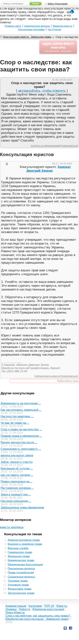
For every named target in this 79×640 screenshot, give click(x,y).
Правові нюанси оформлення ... (21, 435)
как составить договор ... (17, 474)
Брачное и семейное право (25, 543)
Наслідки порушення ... (16, 501)
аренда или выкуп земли (17, 455)
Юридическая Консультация (25, 564)
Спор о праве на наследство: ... (21, 429)
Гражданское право (20, 552)
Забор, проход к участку (17, 461)
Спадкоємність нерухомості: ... (21, 448)
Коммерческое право (21, 560)
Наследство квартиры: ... (17, 416)
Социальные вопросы (21, 576)
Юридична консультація (48, 609)
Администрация (15, 605)
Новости (24, 609)
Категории (35, 605)
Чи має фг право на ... (15, 422)
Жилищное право (19, 556)
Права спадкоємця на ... (16, 481)
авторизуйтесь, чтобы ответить (42, 90)
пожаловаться (69, 145)
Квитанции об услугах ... (17, 468)
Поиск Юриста (15, 612)
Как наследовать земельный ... (21, 409)
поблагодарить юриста (47, 376)
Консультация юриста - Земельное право (27, 36)
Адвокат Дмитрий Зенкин (48, 169)
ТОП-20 (49, 605)
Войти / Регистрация (57, 3)
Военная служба (18, 548)
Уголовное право (18, 584)
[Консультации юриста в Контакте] (65, 628)
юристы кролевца (11, 527)
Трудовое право (18, 580)
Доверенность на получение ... (21, 403)
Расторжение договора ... (17, 487)
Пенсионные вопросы (21, 568)
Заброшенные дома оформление (22, 507)
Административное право (24, 539)
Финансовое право (19, 588)
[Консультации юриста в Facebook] (70, 628)
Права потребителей (21, 572)
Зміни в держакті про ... (16, 494)
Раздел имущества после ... (19, 442)
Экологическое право (21, 592)
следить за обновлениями (45, 145)
